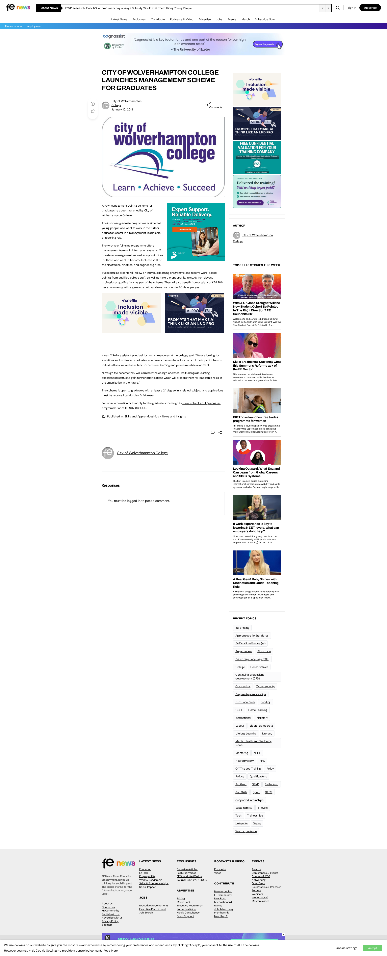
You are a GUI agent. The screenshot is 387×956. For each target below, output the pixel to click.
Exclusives (139, 19)
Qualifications (258, 776)
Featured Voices (186, 873)
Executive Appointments (154, 905)
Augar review (243, 651)
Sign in (352, 7)
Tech (238, 815)
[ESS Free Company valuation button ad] (257, 157)
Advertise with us (112, 917)
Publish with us (111, 914)
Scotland (241, 784)
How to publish (223, 891)
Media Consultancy (188, 912)
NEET (257, 753)
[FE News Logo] (18, 7)
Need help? (221, 916)
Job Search (146, 912)
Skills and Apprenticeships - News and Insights (155, 416)
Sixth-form (271, 784)
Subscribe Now (265, 19)
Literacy (267, 733)
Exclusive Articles (187, 869)
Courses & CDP (261, 876)
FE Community (110, 910)
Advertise (205, 19)
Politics (239, 776)
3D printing (242, 627)
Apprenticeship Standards (251, 635)
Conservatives (259, 667)
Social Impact (147, 887)
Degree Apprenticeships (250, 694)
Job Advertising (186, 909)
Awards (256, 869)
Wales (257, 823)
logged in (133, 501)
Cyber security (265, 686)
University (241, 823)
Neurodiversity (244, 761)
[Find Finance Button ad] (257, 191)
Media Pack (183, 902)
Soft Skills (241, 792)
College (240, 667)
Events (232, 19)
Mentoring (241, 753)
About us (107, 903)
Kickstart (262, 718)
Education (145, 869)
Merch (245, 19)
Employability (147, 876)
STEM (268, 792)
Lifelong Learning (246, 733)
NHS (262, 761)
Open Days (258, 883)
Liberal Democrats (261, 725)
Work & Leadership (150, 880)
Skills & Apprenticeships (154, 883)
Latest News (119, 19)
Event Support (185, 916)
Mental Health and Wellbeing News (253, 743)
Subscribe (370, 7)
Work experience (246, 831)
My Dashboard (223, 902)
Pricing (181, 898)
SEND (255, 784)
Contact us (108, 907)
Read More (111, 950)
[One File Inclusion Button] (131, 330)
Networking (258, 880)
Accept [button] (372, 948)
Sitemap (107, 924)
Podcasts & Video (181, 19)
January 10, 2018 (122, 109)
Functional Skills (245, 702)
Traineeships (255, 815)
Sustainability (243, 807)
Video (217, 873)
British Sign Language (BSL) (252, 659)
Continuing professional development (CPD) (250, 676)
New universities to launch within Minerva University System (104, 8)
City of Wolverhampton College (142, 452)
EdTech (143, 873)
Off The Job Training (248, 768)
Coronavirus (242, 686)
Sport (256, 792)
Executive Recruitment (152, 909)
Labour (239, 725)
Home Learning (257, 710)
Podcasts (220, 869)
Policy (270, 768)
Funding (265, 702)
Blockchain (264, 651)
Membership (221, 912)
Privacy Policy (110, 921)
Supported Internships (249, 800)
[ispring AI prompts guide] (194, 330)
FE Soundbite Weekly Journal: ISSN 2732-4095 (192, 878)
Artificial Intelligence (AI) (250, 643)
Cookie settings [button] (346, 948)
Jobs (219, 19)
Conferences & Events (265, 873)
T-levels (263, 807)
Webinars (257, 894)
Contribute (158, 19)
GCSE (239, 710)
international (243, 718)
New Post (220, 898)
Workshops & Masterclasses (260, 899)
